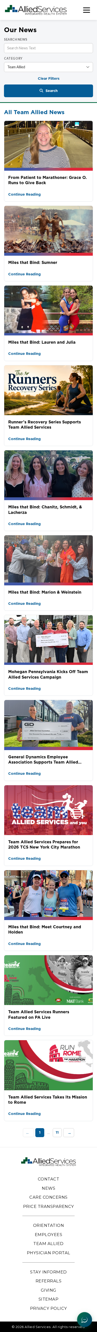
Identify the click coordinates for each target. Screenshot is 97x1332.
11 (57, 1132)
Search (52, 90)
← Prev (28, 1132)
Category (13, 58)
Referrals (49, 1280)
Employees (48, 1234)
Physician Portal (48, 1252)
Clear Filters (48, 78)
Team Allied (48, 1243)
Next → (68, 1132)
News (48, 1188)
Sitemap (49, 1299)
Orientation (48, 1225)
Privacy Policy (48, 1308)
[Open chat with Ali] (84, 1319)
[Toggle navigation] (86, 10)
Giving (48, 1290)
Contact (48, 1178)
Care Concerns (48, 1197)
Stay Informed (48, 1271)
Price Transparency (48, 1206)
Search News (15, 39)
